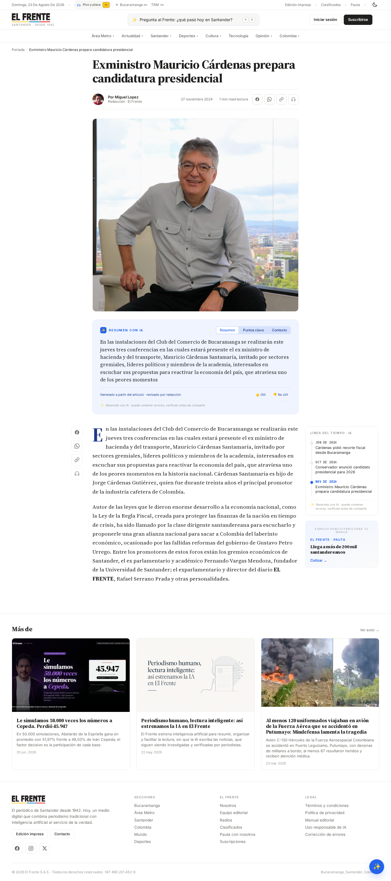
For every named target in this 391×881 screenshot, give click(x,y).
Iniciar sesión (325, 19)
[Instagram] (30, 848)
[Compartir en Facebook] (257, 99)
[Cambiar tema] (374, 4)
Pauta (355, 5)
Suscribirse (358, 19)
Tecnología (238, 35)
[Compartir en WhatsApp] (269, 99)
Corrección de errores (325, 834)
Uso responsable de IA (325, 827)
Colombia (289, 35)
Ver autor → (369, 630)
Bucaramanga (147, 805)
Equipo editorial (234, 812)
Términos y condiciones (327, 805)
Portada (18, 50)
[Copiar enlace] (281, 99)
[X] (44, 848)
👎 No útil (280, 395)
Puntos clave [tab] (253, 330)
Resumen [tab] (227, 330)
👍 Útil (261, 395)
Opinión (264, 35)
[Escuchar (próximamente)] (293, 99)
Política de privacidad (324, 812)
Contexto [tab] (279, 330)
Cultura (213, 35)
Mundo (140, 834)
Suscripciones (233, 841)
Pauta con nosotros (237, 834)
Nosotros (228, 805)
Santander (161, 35)
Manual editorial (319, 820)
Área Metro (103, 35)
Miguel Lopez (127, 97)
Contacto (62, 834)
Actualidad (132, 35)
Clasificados (331, 5)
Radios (226, 820)
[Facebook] (17, 848)
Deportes (188, 35)
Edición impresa (298, 5)
